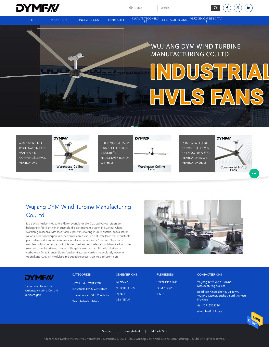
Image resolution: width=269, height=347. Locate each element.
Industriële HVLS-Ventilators (89, 289)
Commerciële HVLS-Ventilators (91, 295)
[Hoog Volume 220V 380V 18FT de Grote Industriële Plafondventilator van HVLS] (152, 153)
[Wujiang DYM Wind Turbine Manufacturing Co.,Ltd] (193, 227)
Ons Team (123, 299)
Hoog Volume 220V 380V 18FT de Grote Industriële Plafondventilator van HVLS (115, 153)
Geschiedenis (125, 288)
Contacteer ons (174, 20)
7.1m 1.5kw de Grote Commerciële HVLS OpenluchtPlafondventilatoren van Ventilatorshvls (196, 153)
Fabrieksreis (116, 20)
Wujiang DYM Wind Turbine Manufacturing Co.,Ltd (78, 211)
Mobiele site (159, 331)
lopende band (167, 282)
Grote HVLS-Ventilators (86, 283)
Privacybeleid (132, 331)
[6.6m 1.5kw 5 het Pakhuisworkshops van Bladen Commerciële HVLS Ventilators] (70, 153)
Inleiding (122, 282)
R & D (160, 294)
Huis (30, 20)
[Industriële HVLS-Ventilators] (134, 76)
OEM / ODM (164, 288)
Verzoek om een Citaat (206, 20)
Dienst (120, 294)
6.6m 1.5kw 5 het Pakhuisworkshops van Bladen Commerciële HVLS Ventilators (32, 153)
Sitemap (107, 331)
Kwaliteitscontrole (145, 20)
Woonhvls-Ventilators (85, 301)
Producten (59, 20)
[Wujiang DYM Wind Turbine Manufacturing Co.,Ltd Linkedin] (249, 8)
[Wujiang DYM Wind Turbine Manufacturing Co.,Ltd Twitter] (238, 8)
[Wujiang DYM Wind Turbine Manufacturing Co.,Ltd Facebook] (227, 8)
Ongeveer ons (88, 20)
